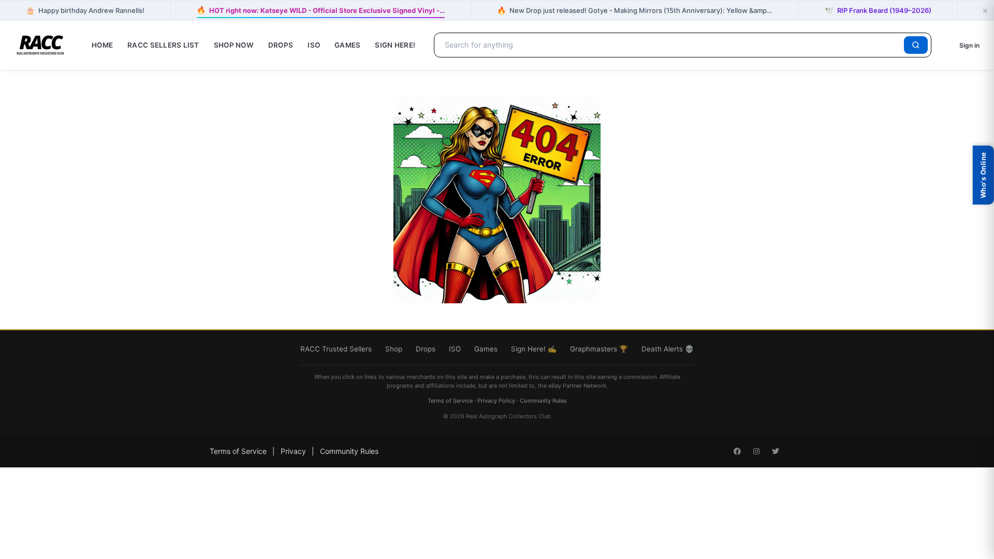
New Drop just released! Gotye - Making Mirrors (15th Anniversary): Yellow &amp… (634, 10)
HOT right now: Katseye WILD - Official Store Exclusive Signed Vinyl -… (321, 10)
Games (347, 45)
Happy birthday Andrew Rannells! (85, 10)
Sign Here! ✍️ (534, 349)
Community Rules (543, 400)
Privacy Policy (496, 400)
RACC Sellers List (163, 45)
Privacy (293, 451)
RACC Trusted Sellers (336, 349)
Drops (280, 45)
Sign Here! (395, 45)
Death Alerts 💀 (667, 349)
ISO (314, 45)
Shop (393, 349)
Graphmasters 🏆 (599, 349)
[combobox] (671, 45)
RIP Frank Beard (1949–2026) (878, 10)
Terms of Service (450, 400)
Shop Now (234, 45)
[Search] (916, 45)
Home (102, 45)
